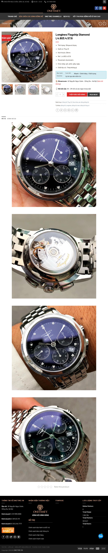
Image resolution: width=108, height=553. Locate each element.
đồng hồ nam (76, 105)
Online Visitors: (88, 506)
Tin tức (4, 547)
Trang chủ (12, 16)
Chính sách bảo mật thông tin (39, 531)
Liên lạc (11, 547)
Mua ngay (94, 94)
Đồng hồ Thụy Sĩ (22, 23)
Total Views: (87, 512)
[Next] (49, 57)
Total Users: (87, 524)
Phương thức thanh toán (40, 547)
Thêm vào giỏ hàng (77, 94)
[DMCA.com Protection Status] (8, 530)
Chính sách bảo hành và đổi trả (39, 527)
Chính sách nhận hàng (36, 535)
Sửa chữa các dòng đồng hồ (31, 16)
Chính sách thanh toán (36, 539)
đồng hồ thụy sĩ (84, 105)
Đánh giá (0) (11, 118)
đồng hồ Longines (66, 105)
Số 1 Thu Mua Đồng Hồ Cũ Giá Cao (86, 16)
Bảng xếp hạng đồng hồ (23, 547)
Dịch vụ (66, 16)
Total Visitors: (88, 518)
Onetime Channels (53, 16)
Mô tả (4, 118)
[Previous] (5, 57)
